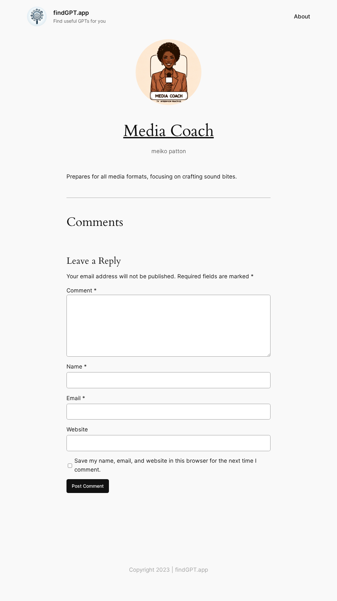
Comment (81, 290)
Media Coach (168, 131)
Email (75, 398)
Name (76, 366)
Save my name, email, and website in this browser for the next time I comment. (165, 465)
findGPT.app (71, 12)
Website (77, 429)
